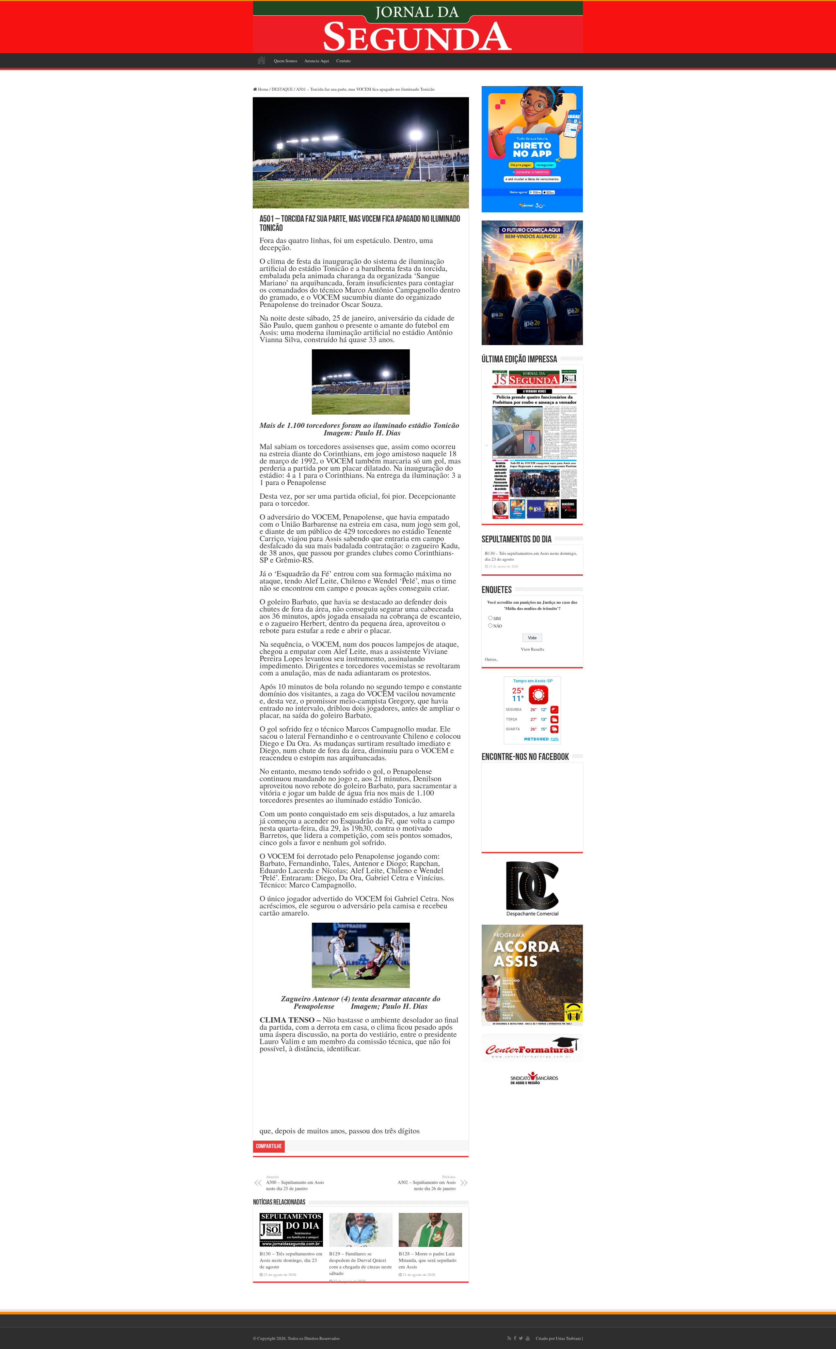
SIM (497, 618)
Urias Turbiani (568, 1338)
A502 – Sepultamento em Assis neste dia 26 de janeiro (427, 1182)
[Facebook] (515, 1338)
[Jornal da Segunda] (418, 27)
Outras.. (491, 659)
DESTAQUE (282, 89)
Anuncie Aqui (316, 61)
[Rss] (509, 1338)
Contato (343, 61)
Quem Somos (285, 61)
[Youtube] (527, 1338)
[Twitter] (521, 1338)
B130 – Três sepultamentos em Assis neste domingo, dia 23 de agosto (291, 1260)
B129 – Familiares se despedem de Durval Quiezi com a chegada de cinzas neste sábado (360, 1263)
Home (261, 60)
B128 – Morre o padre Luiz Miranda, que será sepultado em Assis (428, 1260)
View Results (532, 649)
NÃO (497, 626)
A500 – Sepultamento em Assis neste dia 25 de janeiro (295, 1182)
